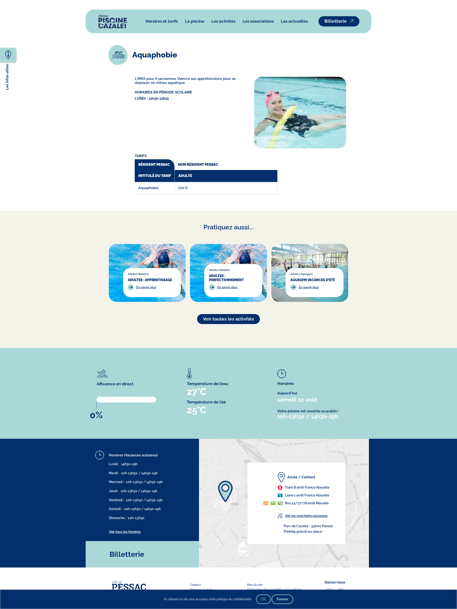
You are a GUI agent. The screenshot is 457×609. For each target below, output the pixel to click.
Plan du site (255, 585)
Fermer (282, 599)
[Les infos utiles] (8, 54)
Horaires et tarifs (161, 21)
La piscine (194, 21)
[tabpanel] (206, 182)
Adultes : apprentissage (150, 280)
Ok (263, 599)
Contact (195, 585)
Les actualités (294, 21)
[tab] (154, 164)
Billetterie (335, 21)
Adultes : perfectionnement (226, 278)
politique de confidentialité (233, 599)
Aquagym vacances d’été (312, 280)
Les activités (223, 21)
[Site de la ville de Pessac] (129, 585)
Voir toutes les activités (228, 318)
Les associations (258, 21)
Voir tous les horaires (125, 532)
